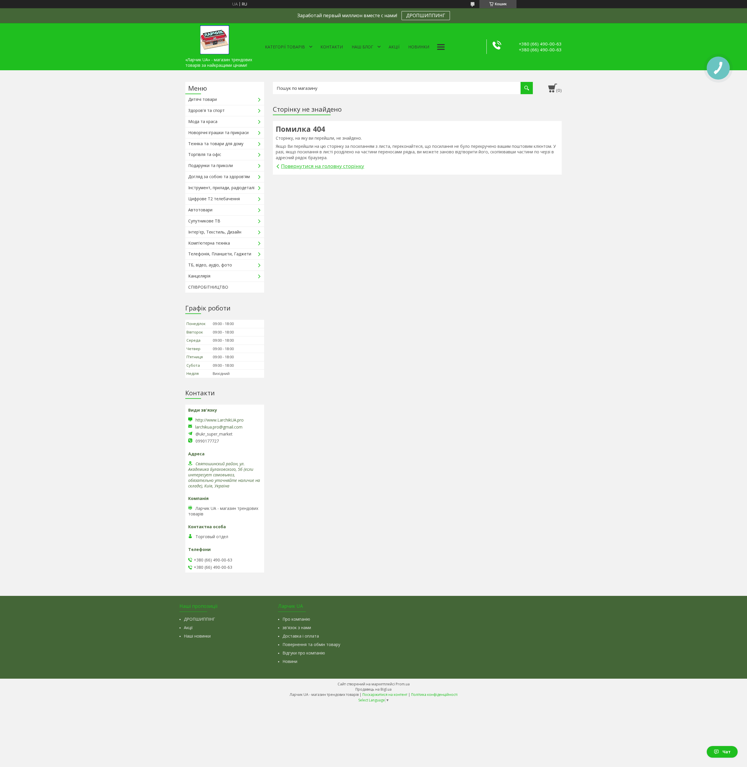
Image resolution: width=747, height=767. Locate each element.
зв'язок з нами (296, 627)
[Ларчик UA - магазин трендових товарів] (214, 39)
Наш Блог (362, 47)
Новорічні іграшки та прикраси (218, 132)
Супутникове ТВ (204, 221)
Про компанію (296, 619)
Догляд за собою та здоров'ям (219, 176)
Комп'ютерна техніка (209, 243)
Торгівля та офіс (204, 154)
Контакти (331, 47)
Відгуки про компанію (303, 653)
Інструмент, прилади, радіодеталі (221, 187)
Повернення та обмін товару (311, 644)
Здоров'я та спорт (206, 110)
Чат (726, 751)
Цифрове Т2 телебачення (214, 198)
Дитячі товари (202, 99)
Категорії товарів (285, 47)
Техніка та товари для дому (215, 143)
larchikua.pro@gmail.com (218, 427)
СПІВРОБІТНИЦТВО (208, 287)
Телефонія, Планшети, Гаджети (219, 254)
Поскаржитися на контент (384, 694)
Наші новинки (197, 636)
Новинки (418, 47)
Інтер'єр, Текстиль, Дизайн (214, 232)
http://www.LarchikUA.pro (220, 420)
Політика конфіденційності (434, 694)
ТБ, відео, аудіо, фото (210, 265)
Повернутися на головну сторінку (322, 166)
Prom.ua (403, 684)
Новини (289, 661)
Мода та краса (202, 121)
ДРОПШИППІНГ (199, 619)
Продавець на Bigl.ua (373, 689)
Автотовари (200, 210)
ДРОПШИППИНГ (425, 15)
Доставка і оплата (300, 636)
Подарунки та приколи (210, 165)
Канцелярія (199, 276)
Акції (394, 47)
